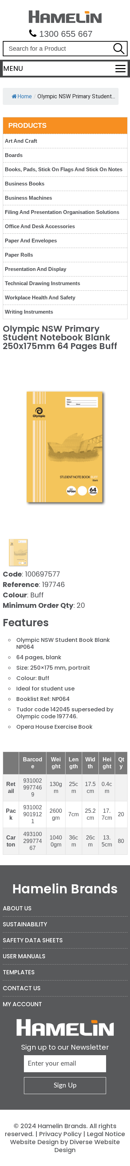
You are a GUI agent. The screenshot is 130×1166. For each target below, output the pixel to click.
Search (119, 48)
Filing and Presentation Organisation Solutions (62, 212)
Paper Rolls (19, 255)
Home (24, 96)
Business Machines (28, 198)
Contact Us (22, 988)
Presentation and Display (35, 269)
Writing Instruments (29, 312)
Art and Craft (21, 141)
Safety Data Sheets (33, 940)
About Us (17, 908)
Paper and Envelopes (31, 240)
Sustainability (25, 924)
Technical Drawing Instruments (42, 283)
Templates (19, 972)
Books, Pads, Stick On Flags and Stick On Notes (63, 169)
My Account (22, 1004)
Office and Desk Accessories (40, 226)
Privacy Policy (60, 1134)
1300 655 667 (66, 34)
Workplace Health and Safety (40, 297)
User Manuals (24, 956)
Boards (14, 155)
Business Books (24, 184)
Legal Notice (106, 1134)
